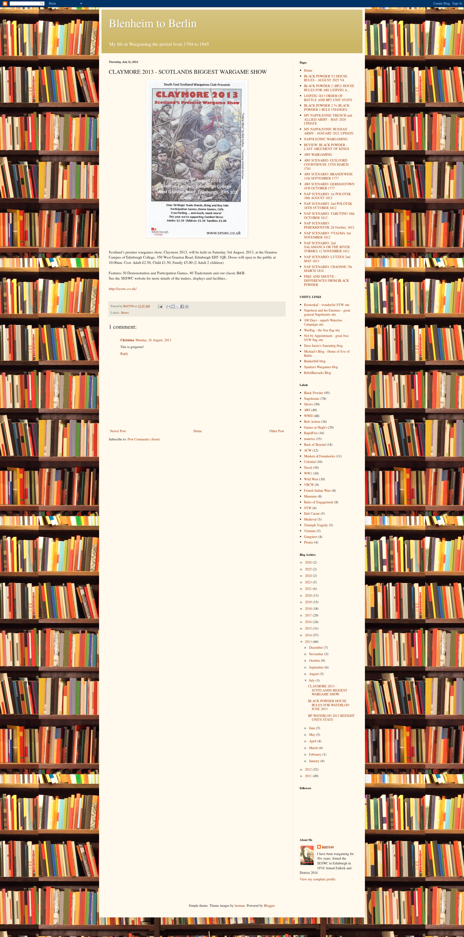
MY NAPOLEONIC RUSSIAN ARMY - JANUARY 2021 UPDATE (329, 131)
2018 (309, 608)
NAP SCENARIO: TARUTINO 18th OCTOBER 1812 (329, 215)
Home (198, 431)
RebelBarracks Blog (317, 372)
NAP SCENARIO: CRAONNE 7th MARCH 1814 (328, 268)
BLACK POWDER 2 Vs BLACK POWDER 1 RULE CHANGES (326, 107)
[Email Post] (160, 306)
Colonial (310, 461)
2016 (309, 621)
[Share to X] (177, 306)
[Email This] (168, 306)
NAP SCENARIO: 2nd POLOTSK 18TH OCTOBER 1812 (328, 205)
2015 (309, 628)
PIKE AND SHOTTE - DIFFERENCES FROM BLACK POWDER (326, 280)
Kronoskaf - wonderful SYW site (326, 304)
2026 (309, 562)
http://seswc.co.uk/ (123, 288)
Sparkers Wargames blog (321, 366)
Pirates (308, 542)
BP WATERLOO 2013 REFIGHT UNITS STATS (331, 717)
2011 (309, 775)
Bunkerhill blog (315, 361)
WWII (308, 415)
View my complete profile (317, 879)
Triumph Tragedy (316, 525)
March (314, 747)
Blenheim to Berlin (153, 22)
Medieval (310, 519)
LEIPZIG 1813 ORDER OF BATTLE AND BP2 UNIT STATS (328, 97)
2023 (309, 582)
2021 (309, 588)
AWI (307, 410)
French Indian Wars (317, 490)
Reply (124, 353)
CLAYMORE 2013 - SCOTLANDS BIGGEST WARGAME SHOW (327, 690)
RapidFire (311, 433)
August (314, 673)
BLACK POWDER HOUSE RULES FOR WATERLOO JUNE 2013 (328, 705)
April (313, 741)
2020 (309, 595)
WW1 (308, 473)
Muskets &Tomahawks (319, 456)
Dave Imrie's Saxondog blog (323, 345)
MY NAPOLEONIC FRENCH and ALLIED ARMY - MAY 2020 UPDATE (328, 119)
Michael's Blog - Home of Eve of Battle (327, 353)
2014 (309, 635)
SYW (308, 508)
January (314, 761)
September (317, 667)
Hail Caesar (312, 513)
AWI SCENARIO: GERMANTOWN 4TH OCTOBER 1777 (329, 186)
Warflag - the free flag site (322, 330)
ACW (308, 450)
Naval (308, 467)
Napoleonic (311, 398)
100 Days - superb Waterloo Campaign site (323, 322)
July (312, 680)
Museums (310, 496)
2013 (309, 641)
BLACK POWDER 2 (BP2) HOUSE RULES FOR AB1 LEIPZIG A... (329, 87)
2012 (309, 769)
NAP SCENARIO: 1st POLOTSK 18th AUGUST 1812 (327, 196)
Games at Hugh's (315, 427)
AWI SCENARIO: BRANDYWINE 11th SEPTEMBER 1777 (328, 176)
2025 (309, 569)
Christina (127, 339)
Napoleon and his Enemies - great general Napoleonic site (327, 312)
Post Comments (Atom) (144, 439)
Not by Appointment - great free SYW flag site (326, 337)
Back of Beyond (315, 444)
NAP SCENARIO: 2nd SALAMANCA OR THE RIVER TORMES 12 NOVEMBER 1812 (327, 247)
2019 (309, 602)
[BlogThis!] (173, 306)
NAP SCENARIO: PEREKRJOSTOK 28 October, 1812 (329, 225)
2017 (309, 615)
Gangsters (310, 536)
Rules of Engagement (318, 502)
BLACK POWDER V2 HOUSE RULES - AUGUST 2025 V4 (326, 78)
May (312, 734)
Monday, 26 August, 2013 (153, 340)
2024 (309, 575)
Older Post (276, 431)
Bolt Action (312, 421)
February (315, 754)
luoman (240, 905)
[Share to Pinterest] (186, 306)
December (316, 647)
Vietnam (310, 530)
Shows (125, 313)
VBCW (309, 484)
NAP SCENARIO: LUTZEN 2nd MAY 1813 (327, 258)
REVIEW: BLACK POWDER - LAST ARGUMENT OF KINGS (326, 146)
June (312, 728)
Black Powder (313, 392)
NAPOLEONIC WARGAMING (326, 139)
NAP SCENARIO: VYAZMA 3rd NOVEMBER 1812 (327, 235)
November (316, 654)
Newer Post (118, 431)
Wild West (311, 479)
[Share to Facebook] (182, 306)
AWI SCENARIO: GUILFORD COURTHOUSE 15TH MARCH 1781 (326, 164)
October (315, 660)
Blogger (269, 905)
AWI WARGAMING (318, 154)
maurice (309, 438)
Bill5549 (328, 847)
